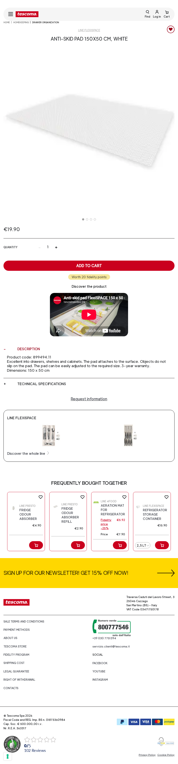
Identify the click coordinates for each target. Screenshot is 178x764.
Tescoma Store (14, 646)
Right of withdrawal (19, 679)
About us (10, 638)
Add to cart (89, 265)
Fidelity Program (16, 654)
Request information (89, 399)
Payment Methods (16, 629)
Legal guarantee (16, 671)
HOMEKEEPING (21, 22)
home (6, 22)
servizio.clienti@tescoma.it (111, 646)
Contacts (10, 688)
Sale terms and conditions (23, 621)
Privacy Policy (147, 754)
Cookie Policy (166, 754)
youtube (98, 671)
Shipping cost (14, 663)
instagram (100, 679)
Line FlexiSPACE (89, 30)
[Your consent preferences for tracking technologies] (7, 756)
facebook (100, 663)
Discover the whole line (26, 454)
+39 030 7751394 (104, 638)
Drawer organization (45, 22)
